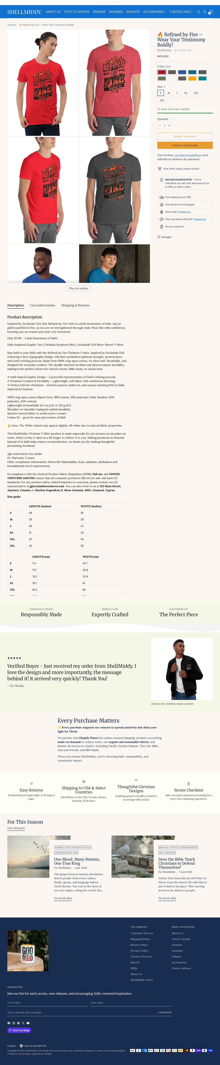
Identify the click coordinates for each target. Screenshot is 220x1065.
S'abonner (165, 1012)
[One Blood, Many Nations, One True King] (39, 869)
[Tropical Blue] (202, 78)
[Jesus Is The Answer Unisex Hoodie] (182, 669)
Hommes (177, 950)
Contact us (185, 211)
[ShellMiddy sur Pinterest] (19, 1024)
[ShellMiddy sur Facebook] (9, 1024)
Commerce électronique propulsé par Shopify (29, 1053)
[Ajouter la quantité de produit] (169, 125)
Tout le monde (181, 939)
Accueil (11, 24)
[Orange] (192, 78)
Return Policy (139, 945)
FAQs (134, 968)
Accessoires (179, 962)
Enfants (176, 956)
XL (186, 93)
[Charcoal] (182, 78)
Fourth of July (81, 847)
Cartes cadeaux (181, 968)
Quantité (163, 119)
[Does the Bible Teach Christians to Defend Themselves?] (143, 869)
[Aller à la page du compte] (205, 12)
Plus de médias (78, 288)
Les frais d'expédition (188, 155)
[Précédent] (85, 2)
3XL (162, 100)
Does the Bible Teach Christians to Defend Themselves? (176, 863)
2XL (196, 93)
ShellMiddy (164, 50)
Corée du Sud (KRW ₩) (34, 1045)
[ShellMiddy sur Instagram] (14, 1024)
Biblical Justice (169, 847)
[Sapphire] (192, 72)
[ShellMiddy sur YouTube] (28, 1024)
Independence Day (66, 852)
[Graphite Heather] (202, 72)
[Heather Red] (171, 78)
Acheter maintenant (185, 145)
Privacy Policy (139, 950)
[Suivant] (134, 2)
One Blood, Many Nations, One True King (77, 861)
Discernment (189, 847)
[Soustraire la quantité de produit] (160, 125)
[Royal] (182, 72)
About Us (136, 974)
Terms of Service (141, 956)
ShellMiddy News (142, 980)
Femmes (177, 945)
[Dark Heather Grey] (171, 72)
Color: (164, 66)
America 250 (62, 847)
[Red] (161, 72)
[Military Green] (161, 78)
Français (11, 1045)
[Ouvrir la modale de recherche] (198, 12)
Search (135, 962)
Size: (161, 86)
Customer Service (142, 933)
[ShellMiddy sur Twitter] (23, 1024)
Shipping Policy (140, 939)
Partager (166, 237)
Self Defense (167, 852)
